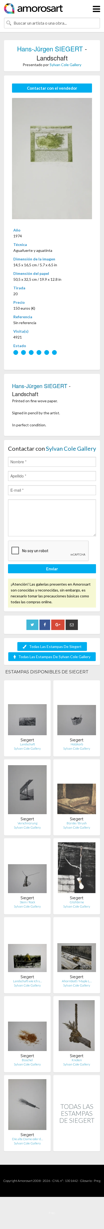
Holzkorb (77, 744)
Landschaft (27, 744)
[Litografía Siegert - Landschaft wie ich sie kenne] (27, 948)
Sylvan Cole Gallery (65, 64)
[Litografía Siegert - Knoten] (77, 1027)
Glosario (86, 1181)
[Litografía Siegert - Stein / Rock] (27, 869)
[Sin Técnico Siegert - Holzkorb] (76, 711)
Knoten (77, 1060)
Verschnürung (27, 823)
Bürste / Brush (77, 823)
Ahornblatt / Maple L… (77, 981)
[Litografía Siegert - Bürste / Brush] (76, 790)
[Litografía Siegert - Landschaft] (27, 711)
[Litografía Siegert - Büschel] (27, 1027)
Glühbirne (77, 902)
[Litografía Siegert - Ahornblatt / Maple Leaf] (76, 948)
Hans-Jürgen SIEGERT (50, 48)
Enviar (52, 568)
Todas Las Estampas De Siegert (55, 646)
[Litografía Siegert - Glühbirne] (77, 869)
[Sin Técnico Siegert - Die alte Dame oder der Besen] (27, 1106)
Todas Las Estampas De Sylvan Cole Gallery (54, 656)
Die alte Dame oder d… (27, 1139)
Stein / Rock (27, 902)
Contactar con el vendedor (52, 88)
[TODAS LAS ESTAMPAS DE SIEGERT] (76, 1146)
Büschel (27, 1060)
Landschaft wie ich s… (27, 981)
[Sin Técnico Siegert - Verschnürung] (27, 790)
